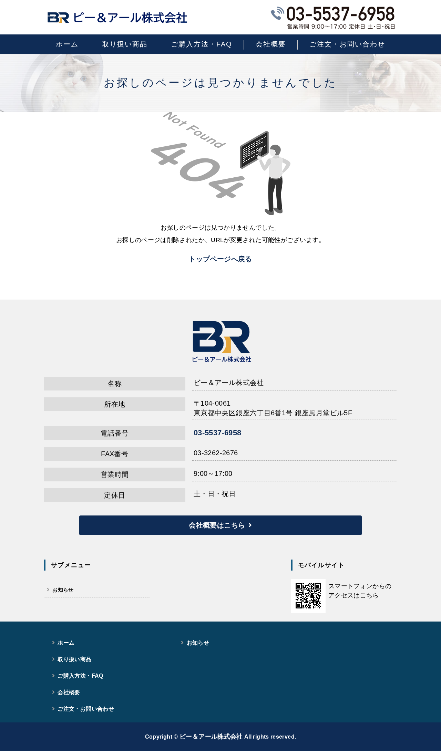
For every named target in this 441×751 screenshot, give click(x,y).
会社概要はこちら (217, 525)
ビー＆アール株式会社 (211, 736)
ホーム (67, 44)
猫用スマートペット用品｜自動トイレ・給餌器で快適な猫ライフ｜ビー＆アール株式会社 (117, 17)
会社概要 (271, 44)
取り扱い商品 (124, 44)
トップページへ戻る (220, 259)
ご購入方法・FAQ (201, 44)
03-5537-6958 (217, 432)
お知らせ (62, 590)
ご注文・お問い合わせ (347, 44)
